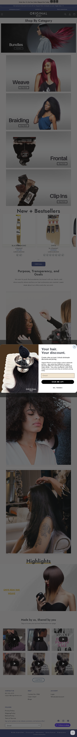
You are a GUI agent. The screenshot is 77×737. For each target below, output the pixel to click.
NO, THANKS (57, 387)
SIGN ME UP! (58, 382)
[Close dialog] (74, 346)
